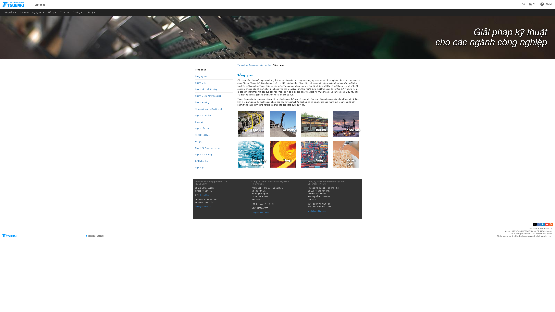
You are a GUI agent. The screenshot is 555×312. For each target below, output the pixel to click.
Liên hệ (90, 12)
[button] (533, 4)
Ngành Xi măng (202, 102)
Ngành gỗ (199, 167)
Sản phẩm (9, 12)
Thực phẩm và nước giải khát (208, 108)
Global (548, 4)
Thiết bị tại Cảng (202, 134)
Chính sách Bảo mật (95, 236)
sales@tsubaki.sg (203, 206)
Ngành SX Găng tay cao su (207, 148)
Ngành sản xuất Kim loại (206, 89)
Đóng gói (199, 121)
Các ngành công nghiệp (31, 12)
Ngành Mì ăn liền (203, 115)
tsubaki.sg (205, 195)
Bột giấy (198, 141)
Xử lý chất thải (201, 161)
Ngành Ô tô (200, 82)
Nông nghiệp (201, 76)
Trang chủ (242, 65)
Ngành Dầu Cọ (202, 128)
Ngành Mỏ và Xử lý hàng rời (208, 95)
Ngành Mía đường (203, 154)
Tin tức (63, 12)
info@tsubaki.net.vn (260, 212)
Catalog (77, 12)
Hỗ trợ (51, 12)
